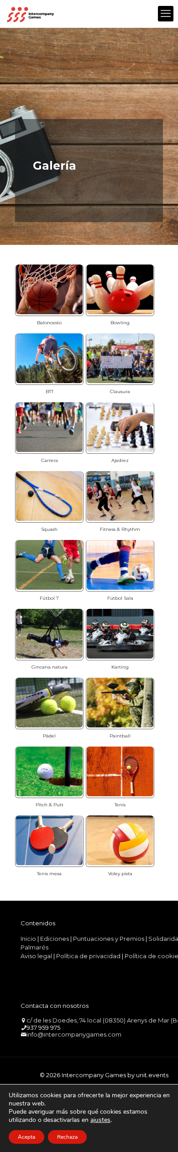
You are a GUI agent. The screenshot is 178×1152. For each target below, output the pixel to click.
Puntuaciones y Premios (108, 938)
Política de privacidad (88, 956)
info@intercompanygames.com (73, 1034)
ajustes (100, 1120)
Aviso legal (36, 956)
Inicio (28, 938)
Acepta (26, 1137)
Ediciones (54, 938)
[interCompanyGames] (31, 13)
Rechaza (67, 1137)
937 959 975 (43, 1027)
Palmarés (34, 947)
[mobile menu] (165, 13)
